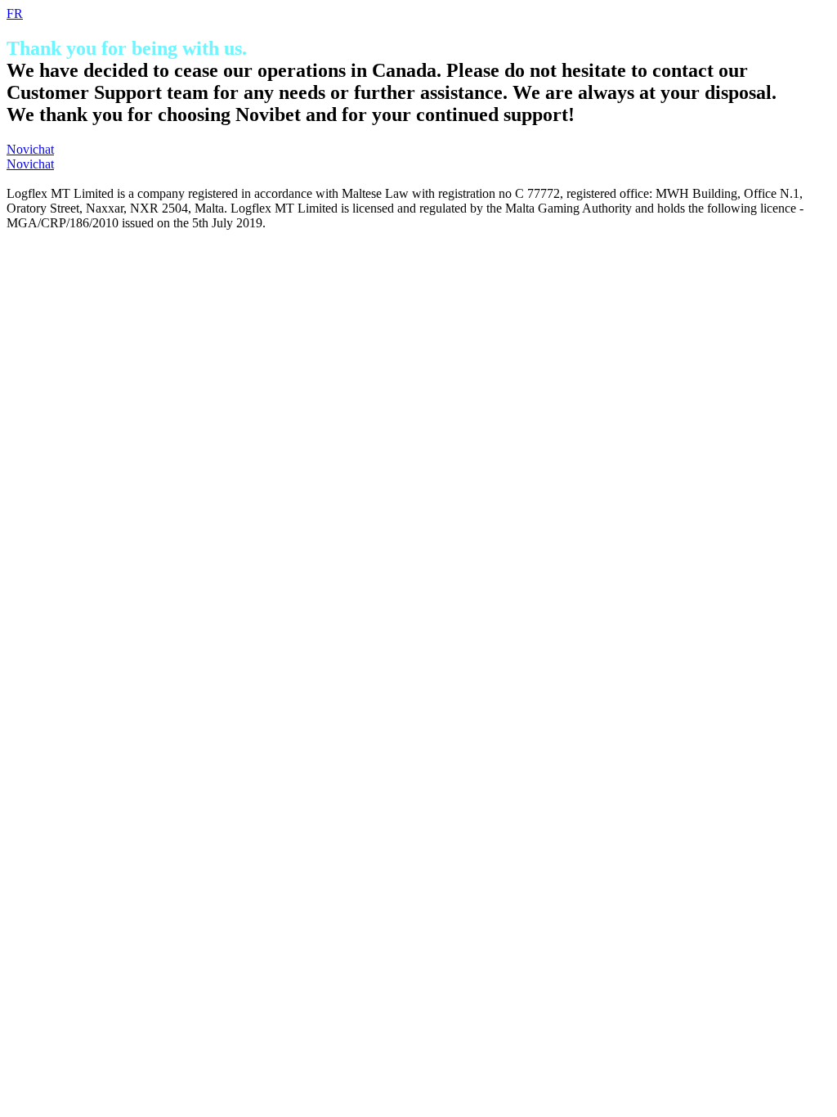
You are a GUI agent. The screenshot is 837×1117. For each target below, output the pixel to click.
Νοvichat (30, 149)
